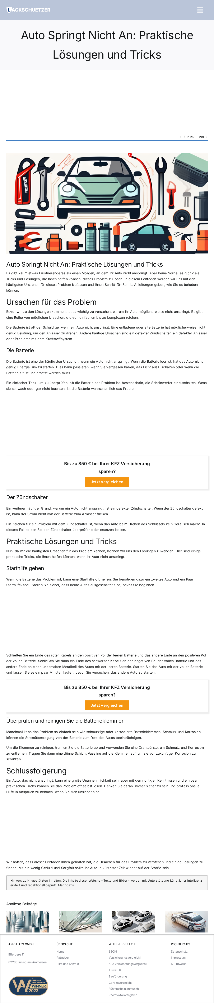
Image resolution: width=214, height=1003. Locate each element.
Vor (201, 137)
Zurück (189, 137)
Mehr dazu (66, 885)
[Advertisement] (107, 101)
